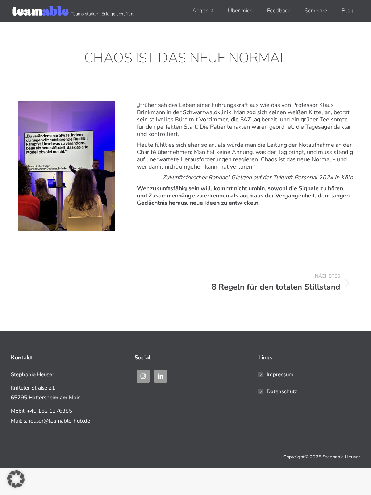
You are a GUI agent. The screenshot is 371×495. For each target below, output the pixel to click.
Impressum (280, 374)
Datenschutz (282, 391)
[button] (16, 479)
